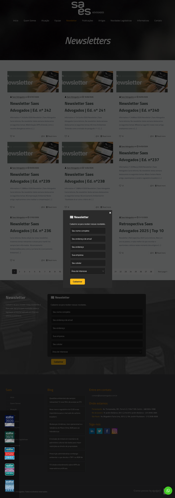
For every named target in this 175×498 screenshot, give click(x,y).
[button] (168, 491)
